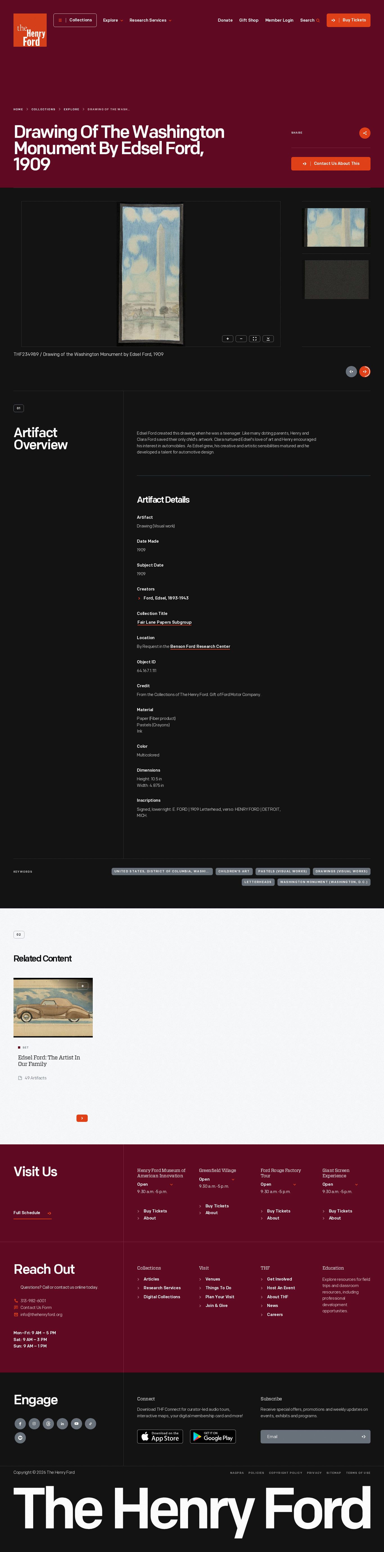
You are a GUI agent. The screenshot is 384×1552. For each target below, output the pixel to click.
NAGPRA (237, 1473)
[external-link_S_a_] (61, 1301)
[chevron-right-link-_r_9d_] (82, 1118)
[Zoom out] (241, 338)
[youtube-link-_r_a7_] (76, 1423)
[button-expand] (82, 986)
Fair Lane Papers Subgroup (164, 623)
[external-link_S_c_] (61, 1314)
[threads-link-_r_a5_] (48, 1423)
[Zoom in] (227, 338)
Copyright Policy (285, 1473)
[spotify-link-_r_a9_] (20, 1437)
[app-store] (160, 1436)
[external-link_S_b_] (61, 1307)
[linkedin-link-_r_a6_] (62, 1423)
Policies (257, 1473)
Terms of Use (358, 1473)
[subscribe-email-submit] (364, 1436)
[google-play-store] (213, 1436)
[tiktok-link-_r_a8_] (90, 1423)
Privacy (314, 1473)
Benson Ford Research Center (200, 647)
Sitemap (333, 1473)
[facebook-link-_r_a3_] (20, 1423)
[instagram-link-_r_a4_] (34, 1423)
